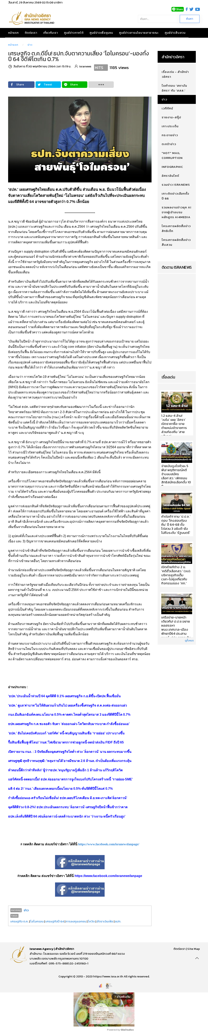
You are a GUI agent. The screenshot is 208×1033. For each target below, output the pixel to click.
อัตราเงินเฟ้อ (105, 921)
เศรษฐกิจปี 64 (55, 921)
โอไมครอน (37, 921)
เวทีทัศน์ (167, 108)
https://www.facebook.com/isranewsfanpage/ (108, 844)
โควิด (91, 921)
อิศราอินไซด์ (170, 175)
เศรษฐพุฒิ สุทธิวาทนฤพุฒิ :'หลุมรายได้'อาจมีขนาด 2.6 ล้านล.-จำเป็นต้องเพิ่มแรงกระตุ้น (69, 761)
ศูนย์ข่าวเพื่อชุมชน (101, 33)
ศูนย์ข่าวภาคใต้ (73, 33)
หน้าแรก (13, 33)
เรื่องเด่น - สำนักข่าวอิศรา (175, 74)
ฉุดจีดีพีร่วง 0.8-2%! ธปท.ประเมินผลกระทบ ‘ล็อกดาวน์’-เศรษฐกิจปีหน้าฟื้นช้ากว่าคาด (68, 807)
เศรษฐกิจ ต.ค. (19, 921)
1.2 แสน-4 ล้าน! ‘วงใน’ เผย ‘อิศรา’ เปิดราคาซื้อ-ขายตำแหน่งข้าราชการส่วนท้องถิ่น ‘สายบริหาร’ (174, 426)
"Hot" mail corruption (172, 155)
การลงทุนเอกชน (76, 921)
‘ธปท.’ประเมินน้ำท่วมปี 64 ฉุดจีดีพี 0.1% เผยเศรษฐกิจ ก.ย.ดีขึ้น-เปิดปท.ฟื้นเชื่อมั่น (64, 696)
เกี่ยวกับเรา (50, 33)
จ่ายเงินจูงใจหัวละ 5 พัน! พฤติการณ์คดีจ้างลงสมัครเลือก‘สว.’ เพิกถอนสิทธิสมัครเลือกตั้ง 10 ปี (176, 476)
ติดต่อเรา (31, 33)
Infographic (172, 166)
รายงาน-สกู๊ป (171, 117)
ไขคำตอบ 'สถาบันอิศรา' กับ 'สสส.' (174, 88)
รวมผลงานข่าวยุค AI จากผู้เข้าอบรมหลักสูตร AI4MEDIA (176, 212)
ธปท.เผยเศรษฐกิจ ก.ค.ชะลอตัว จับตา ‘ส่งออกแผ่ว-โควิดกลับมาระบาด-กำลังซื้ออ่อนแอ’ (69, 724)
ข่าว (30, 45)
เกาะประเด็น (170, 126)
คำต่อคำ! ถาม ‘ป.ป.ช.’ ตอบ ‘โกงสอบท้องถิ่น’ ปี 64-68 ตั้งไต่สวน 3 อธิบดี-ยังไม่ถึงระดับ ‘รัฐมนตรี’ (176, 525)
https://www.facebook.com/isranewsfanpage (108, 876)
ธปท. (118, 921)
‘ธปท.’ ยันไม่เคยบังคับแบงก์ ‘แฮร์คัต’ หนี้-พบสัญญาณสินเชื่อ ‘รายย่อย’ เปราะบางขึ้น (66, 733)
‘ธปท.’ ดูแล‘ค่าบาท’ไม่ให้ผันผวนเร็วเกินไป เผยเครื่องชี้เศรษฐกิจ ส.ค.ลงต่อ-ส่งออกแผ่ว (67, 705)
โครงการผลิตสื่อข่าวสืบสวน (176, 242)
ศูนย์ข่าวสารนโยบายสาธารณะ (139, 33)
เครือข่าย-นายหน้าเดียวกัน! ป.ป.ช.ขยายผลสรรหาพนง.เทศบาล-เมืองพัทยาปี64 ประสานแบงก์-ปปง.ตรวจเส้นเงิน (176, 629)
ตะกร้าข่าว (169, 144)
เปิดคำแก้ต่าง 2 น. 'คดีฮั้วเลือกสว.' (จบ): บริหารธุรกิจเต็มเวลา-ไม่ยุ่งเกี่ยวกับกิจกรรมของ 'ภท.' (176, 575)
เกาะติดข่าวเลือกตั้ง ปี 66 (175, 196)
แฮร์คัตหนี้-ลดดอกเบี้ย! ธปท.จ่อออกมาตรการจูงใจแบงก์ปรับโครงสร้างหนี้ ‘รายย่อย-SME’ (70, 779)
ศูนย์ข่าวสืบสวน (175, 33)
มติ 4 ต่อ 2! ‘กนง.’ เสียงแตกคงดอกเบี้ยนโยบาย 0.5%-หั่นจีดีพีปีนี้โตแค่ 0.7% (60, 788)
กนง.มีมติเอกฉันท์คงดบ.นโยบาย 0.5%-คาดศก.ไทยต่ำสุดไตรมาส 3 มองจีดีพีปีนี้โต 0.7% (69, 714)
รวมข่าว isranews (176, 184)
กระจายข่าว (170, 135)
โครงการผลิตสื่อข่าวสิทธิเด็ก (176, 228)
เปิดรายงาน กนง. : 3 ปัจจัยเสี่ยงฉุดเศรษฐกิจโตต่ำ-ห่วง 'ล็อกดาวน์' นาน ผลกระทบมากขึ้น (69, 751)
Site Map (193, 948)
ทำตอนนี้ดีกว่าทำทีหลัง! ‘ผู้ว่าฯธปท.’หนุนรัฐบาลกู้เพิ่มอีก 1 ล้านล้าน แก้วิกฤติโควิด (65, 770)
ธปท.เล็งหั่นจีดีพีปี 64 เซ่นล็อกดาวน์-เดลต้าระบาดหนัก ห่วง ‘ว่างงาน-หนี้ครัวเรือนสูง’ (66, 816)
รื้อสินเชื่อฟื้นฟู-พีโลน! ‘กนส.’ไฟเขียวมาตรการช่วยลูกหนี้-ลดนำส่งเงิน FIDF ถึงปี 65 (66, 742)
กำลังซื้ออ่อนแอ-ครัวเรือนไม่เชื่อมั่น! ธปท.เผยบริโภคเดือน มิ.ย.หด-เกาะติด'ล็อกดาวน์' (67, 798)
